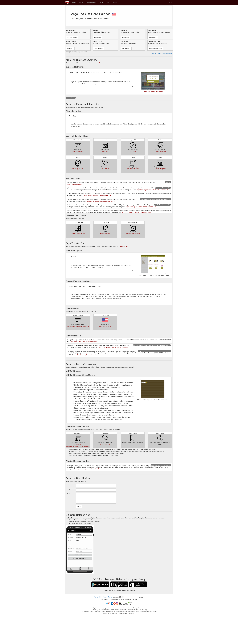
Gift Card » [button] (70, 48)
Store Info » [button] (125, 37)
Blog (108, 2)
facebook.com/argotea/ (78, 233)
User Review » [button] (126, 48)
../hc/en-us (133, 151)
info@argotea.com (77, 169)
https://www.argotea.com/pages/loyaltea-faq (90, 469)
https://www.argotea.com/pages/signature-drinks (100, 201)
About (96, 597)
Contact (114, 2)
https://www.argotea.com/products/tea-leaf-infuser (136, 212)
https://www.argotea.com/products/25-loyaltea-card (113, 347)
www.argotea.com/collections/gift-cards (77, 326)
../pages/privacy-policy (132, 169)
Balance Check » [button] (72, 37)
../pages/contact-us (160, 151)
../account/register (160, 169)
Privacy (105, 597)
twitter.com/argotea (105, 233)
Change (141, 597)
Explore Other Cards (105, 326)
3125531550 (105, 169)
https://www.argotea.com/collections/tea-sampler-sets (152, 190)
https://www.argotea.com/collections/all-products (91, 355)
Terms (110, 597)
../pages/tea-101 (105, 151)
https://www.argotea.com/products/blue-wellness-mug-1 (142, 207)
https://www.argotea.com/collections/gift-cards (84, 341)
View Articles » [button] (98, 48)
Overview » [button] (97, 37)
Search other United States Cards (162, 53)
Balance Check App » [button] (155, 48)
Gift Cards (82, 2)
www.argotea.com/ (77, 151)
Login (170, 2)
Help (100, 597)
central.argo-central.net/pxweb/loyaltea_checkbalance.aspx (79, 445)
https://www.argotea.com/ (106, 63)
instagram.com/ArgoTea (133, 233)
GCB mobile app (123, 246)
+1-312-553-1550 (105, 444)
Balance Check (91, 2)
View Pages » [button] (153, 37)
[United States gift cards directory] (114, 13)
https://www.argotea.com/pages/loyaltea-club (97, 195)
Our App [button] (101, 2)
